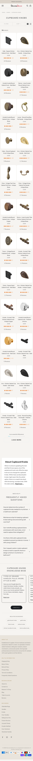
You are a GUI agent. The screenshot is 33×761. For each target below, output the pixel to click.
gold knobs (23, 620)
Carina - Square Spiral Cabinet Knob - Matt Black (9, 286)
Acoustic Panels (6, 723)
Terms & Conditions (7, 672)
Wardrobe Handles (7, 732)
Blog (3, 692)
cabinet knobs (21, 624)
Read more (6, 597)
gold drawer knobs (12, 620)
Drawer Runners (6, 720)
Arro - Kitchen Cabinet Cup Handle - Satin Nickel (8, 384)
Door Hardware (6, 729)
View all (16, 607)
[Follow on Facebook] (2, 737)
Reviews (4, 698)
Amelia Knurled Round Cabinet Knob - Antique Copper (8, 219)
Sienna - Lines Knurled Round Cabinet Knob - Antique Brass (24, 85)
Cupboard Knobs (16, 12)
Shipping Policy (6, 661)
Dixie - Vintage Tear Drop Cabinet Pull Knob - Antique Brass (8, 185)
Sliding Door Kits (6, 717)
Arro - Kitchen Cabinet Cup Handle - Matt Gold (24, 152)
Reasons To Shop (6, 689)
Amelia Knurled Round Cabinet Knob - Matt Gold (8, 352)
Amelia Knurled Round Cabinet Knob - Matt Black (9, 84)
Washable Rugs (6, 706)
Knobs (8, 12)
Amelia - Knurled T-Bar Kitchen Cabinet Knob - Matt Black (8, 417)
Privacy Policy (5, 670)
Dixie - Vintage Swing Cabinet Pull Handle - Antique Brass (24, 185)
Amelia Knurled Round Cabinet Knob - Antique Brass (8, 119)
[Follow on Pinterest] (11, 737)
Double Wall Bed (6, 726)
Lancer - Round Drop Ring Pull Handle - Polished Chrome (24, 417)
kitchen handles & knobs (10, 628)
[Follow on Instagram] (7, 737)
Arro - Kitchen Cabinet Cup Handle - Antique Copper (24, 286)
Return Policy (5, 664)
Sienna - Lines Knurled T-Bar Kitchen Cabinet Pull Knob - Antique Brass (24, 219)
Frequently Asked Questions (9, 675)
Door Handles (5, 715)
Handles (4, 709)
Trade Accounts (6, 695)
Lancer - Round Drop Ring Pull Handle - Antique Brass (24, 118)
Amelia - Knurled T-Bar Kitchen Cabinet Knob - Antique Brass (24, 253)
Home (3, 12)
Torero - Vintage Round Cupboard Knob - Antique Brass (8, 253)
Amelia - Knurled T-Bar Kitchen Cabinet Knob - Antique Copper (8, 319)
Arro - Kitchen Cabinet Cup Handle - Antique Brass (24, 52)
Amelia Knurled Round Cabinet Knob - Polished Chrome (24, 319)
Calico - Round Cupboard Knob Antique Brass (8, 152)
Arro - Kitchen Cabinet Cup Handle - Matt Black (24, 384)
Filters (6, 23)
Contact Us (5, 686)
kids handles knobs (24, 628)
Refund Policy (5, 667)
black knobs (11, 624)
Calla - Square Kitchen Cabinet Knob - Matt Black (9, 52)
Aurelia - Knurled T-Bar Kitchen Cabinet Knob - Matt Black (24, 353)
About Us (4, 684)
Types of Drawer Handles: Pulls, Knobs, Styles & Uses (13, 578)
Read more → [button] (19, 484)
